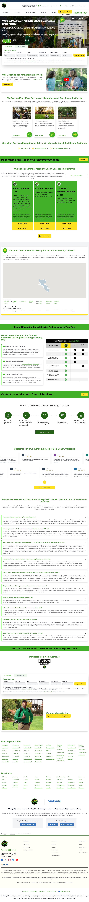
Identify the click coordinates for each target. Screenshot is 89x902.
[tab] (8, 46)
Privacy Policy (33, 60)
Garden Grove (23, 301)
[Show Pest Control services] (29, 148)
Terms (27, 60)
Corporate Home (83, 852)
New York (59, 782)
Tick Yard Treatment (41, 121)
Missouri (48, 785)
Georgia (26, 779)
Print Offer (22, 228)
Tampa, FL (70, 756)
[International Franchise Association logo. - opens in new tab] (3, 865)
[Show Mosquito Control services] (47, 148)
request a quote (37, 79)
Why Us (54, 844)
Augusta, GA (5, 748)
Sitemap (81, 850)
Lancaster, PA (38, 748)
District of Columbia (15, 785)
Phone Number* (42, 52)
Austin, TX (4, 753)
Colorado (15, 776)
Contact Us (83, 159)
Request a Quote (66, 12)
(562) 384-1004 (80, 13)
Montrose (39, 310)
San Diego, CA (71, 750)
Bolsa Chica (6, 301)
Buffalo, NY (5, 759)
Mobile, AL (48, 750)
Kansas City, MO (39, 745)
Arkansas (4, 785)
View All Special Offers (76, 175)
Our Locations (82, 847)
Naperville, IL (49, 753)
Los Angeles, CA (39, 753)
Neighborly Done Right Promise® (30, 364)
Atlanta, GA (5, 745)
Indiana (25, 785)
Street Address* (54, 52)
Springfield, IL (71, 753)
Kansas (36, 776)
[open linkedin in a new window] (83, 19)
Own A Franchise (56, 855)
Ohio (69, 776)
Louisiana (37, 782)
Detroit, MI (15, 759)
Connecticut (16, 779)
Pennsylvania (71, 782)
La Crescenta (23, 310)
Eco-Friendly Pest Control (20, 121)
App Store (54, 825)
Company (54, 841)
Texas (80, 779)
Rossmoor (48, 303)
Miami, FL (48, 745)
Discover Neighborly (28, 825)
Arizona (4, 782)
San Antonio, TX (72, 748)
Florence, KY (27, 745)
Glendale (6, 310)
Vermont (81, 782)
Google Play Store (67, 825)
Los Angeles (31, 310)
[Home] (2, 833)
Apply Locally (74, 5)
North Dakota (60, 788)
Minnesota (48, 779)
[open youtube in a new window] (86, 19)
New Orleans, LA (50, 759)
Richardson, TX (60, 760)
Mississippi (48, 782)
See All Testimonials (44, 487)
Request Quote (8, 85)
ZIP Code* (64, 52)
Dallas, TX (15, 753)
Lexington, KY (38, 750)
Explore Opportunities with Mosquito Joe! (58, 716)
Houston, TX (27, 753)
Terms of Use (25, 891)
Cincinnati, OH (16, 748)
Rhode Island (71, 785)
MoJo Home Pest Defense (60, 148)
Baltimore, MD (5, 756)
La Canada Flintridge (15, 310)
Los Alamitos (39, 303)
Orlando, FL (60, 749)
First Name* (7, 52)
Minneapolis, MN (50, 748)
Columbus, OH (16, 750)
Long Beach (39, 301)
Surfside (55, 303)
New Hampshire (61, 776)
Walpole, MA (82, 749)
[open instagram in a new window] (80, 19)
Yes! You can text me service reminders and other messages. (20, 58)
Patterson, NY (60, 752)
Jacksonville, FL (28, 761)
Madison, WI (38, 756)
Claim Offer (22, 224)
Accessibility (42, 891)
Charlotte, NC (5, 761)
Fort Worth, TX (27, 748)
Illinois (25, 782)
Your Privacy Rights (65, 891)
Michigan (48, 776)
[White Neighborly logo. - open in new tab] (4, 1)
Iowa (25, 788)
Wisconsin (81, 788)
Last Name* (18, 52)
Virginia (81, 785)
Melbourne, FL (38, 759)
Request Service (44, 432)
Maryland (37, 785)
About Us (53, 12)
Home (5, 833)
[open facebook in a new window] (73, 19)
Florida (25, 776)
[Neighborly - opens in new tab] (7, 865)
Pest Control (24, 148)
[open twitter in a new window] (76, 19)
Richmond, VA (71, 745)
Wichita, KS (81, 755)
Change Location (44, 5)
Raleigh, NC (60, 758)
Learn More (16, 135)
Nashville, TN (49, 756)
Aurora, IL (4, 750)
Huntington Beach (31, 302)
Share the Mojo (54, 5)
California (4, 788)
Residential (5, 12)
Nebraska (48, 788)
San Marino (56, 310)
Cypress (5, 303)
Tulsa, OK (70, 759)
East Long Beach (14, 302)
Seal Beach (56, 301)
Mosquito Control (30, 12)
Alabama (4, 776)
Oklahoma (70, 779)
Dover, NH (15, 761)
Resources (82, 841)
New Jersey (60, 779)
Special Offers (65, 5)
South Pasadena (73, 310)
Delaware (15, 782)
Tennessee (81, 776)
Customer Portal (82, 5)
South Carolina (71, 788)
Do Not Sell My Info (51, 891)
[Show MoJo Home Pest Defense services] (69, 148)
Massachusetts (38, 788)
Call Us (84, 394)
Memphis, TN (38, 761)
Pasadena (48, 310)
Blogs (80, 844)
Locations (43, 12)
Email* (28, 52)
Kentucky (37, 779)
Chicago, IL (16, 745)
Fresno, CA (26, 750)
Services (26, 841)
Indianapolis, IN (28, 759)
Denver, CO (16, 756)
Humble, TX (27, 756)
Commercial (17, 12)
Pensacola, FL (60, 755)
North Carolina (60, 785)
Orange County (49, 301)
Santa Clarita (64, 310)
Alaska (3, 779)
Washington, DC (83, 752)
